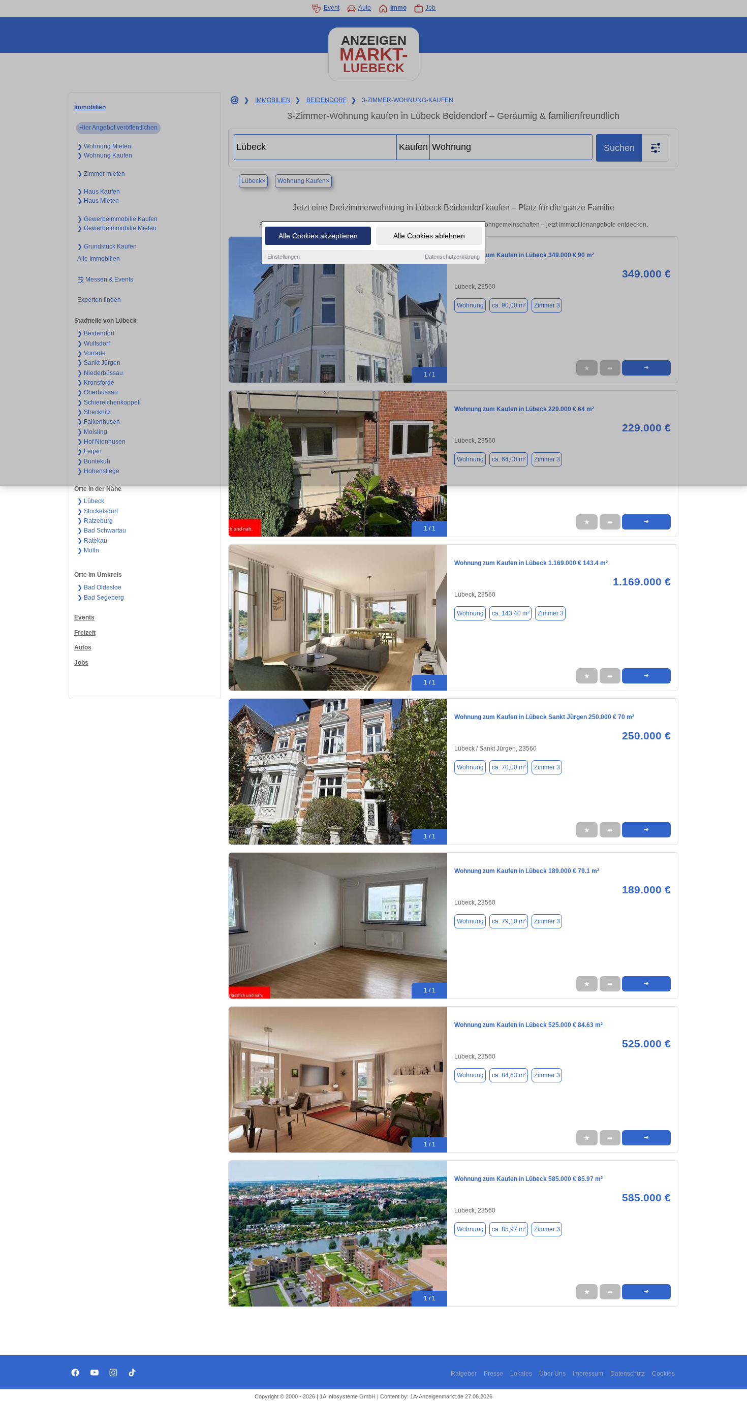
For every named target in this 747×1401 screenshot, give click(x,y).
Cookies (663, 1373)
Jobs (81, 662)
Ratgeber (464, 1373)
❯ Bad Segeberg (100, 597)
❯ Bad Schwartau (101, 530)
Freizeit (85, 632)
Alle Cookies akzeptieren (318, 236)
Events (84, 617)
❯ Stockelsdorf (97, 511)
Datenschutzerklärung (452, 257)
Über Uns (552, 1373)
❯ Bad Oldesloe (99, 587)
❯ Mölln (88, 550)
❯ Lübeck (90, 501)
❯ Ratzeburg (95, 520)
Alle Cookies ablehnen (429, 236)
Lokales (521, 1373)
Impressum (588, 1373)
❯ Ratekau (92, 540)
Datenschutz (627, 1373)
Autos (82, 647)
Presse (493, 1373)
